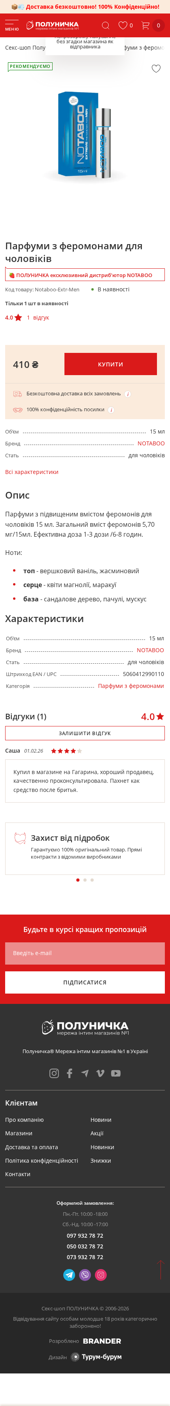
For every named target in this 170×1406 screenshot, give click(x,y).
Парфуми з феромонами (131, 686)
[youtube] (116, 1073)
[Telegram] (69, 1275)
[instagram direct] (101, 1275)
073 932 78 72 (85, 1257)
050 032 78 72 (85, 1246)
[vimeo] (100, 1073)
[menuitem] (24, 1119)
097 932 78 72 (85, 1235)
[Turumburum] (96, 1357)
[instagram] (54, 1073)
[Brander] (102, 1341)
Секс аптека (87, 47)
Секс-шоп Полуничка (33, 47)
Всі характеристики (32, 472)
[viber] (85, 1275)
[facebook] (69, 1073)
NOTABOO (151, 443)
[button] (125, 25)
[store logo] (53, 25)
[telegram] (85, 1073)
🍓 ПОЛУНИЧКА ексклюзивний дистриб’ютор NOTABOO (80, 275)
